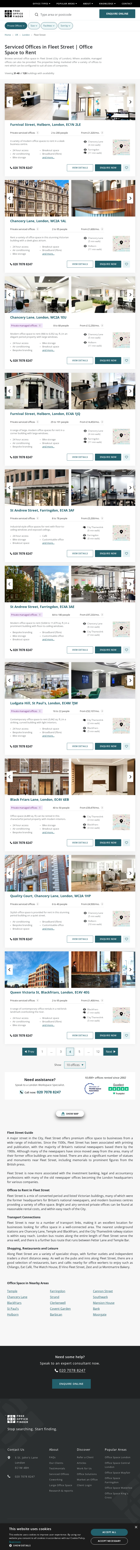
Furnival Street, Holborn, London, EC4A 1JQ (45, 414)
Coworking (56, 1479)
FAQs (52, 1457)
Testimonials (57, 1468)
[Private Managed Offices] (39, 325)
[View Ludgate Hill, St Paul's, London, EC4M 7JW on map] (121, 726)
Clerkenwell (58, 1303)
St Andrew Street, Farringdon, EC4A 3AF (42, 510)
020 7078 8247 (22, 168)
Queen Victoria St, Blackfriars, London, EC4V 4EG (50, 992)
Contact (127, 3)
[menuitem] (63, 1457)
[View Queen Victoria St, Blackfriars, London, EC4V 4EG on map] (121, 1015)
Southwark (100, 1297)
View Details (80, 167)
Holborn (13, 1314)
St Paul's (13, 1309)
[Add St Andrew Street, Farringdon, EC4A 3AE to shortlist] (126, 649)
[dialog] (70, 1536)
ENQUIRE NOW (108, 167)
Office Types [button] (40, 3)
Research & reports (61, 1490)
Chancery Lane (17, 1297)
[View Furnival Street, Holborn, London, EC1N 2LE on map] (121, 147)
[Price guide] (102, 132)
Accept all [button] (109, 1532)
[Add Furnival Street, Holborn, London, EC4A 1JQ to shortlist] (126, 457)
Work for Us (84, 1468)
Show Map (72, 1113)
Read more (15, 1541)
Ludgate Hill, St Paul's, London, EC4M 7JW (44, 703)
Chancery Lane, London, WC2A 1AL (38, 221)
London (26, 34)
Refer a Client (85, 1457)
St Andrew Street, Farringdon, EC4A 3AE (42, 607)
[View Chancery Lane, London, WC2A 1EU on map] (121, 340)
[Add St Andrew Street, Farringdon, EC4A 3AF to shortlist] (126, 553)
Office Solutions (87, 1474)
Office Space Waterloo (118, 1487)
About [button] (87, 3)
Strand (54, 1297)
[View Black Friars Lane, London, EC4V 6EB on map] (121, 822)
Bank (96, 1309)
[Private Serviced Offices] (37, 132)
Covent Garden (60, 1309)
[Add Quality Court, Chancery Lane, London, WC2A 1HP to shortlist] (126, 939)
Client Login (84, 1485)
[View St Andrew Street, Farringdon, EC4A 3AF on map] (121, 533)
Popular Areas (116, 1450)
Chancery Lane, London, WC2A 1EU (38, 317)
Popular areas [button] (66, 3)
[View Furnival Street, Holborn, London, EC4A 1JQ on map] (121, 436)
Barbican (56, 1314)
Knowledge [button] (106, 3)
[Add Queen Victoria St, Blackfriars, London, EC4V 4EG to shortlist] (126, 1035)
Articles (81, 1463)
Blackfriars (14, 1303)
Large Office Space (60, 1485)
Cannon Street (103, 1291)
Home (8, 34)
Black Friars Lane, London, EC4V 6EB (39, 800)
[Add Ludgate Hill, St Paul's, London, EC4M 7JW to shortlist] (126, 746)
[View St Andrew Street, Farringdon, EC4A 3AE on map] (121, 629)
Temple (12, 1291)
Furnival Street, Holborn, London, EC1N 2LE (45, 125)
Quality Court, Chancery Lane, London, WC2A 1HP (50, 896)
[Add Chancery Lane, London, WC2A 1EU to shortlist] (126, 360)
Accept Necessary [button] (109, 1541)
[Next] (127, 102)
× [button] (136, 1527)
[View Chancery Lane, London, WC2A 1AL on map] (121, 244)
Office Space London (118, 1457)
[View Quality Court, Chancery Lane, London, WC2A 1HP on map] (121, 919)
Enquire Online (117, 13)
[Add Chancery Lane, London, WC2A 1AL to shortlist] (126, 264)
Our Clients (56, 1463)
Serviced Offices (59, 1474)
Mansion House (103, 1303)
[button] (48, 1545)
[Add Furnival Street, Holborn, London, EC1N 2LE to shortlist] (126, 167)
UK (16, 34)
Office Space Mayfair (117, 1472)
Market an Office (87, 1479)
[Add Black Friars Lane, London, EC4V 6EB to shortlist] (126, 842)
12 (98, 1052)
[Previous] (13, 102)
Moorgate (99, 1314)
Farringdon (57, 1291)
